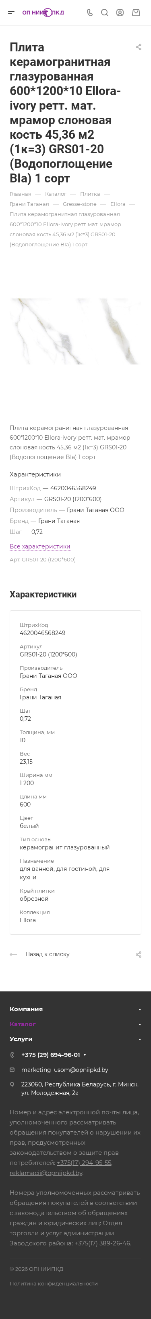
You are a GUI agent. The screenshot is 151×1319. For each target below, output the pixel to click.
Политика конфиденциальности (54, 1283)
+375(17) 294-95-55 (84, 1163)
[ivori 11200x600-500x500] (75, 331)
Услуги (21, 1039)
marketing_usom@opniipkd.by (64, 1069)
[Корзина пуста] (136, 13)
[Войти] (120, 13)
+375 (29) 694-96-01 (50, 1055)
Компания (26, 1009)
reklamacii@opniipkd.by (46, 1173)
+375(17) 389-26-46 (102, 1243)
